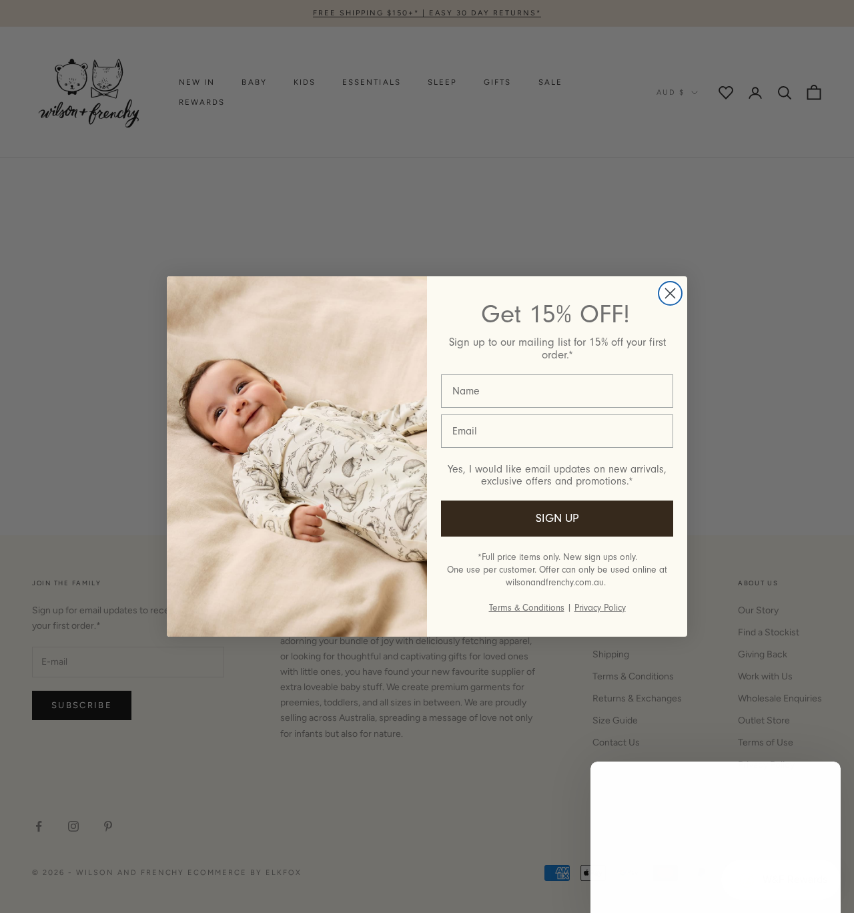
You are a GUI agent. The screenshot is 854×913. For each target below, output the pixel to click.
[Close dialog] (670, 293)
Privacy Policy (600, 608)
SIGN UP (557, 518)
